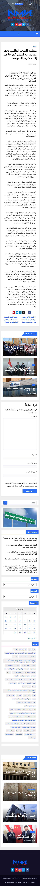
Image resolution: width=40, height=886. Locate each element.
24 (10, 628)
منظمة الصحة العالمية (30, 730)
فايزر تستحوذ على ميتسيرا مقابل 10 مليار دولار (21, 389)
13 (29, 625)
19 (34, 628)
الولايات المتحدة (31, 683)
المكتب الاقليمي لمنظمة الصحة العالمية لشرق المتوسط (20, 679)
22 (20, 628)
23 (15, 628)
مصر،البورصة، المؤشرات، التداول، (26, 702)
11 (6, 621)
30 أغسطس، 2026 (29, 777)
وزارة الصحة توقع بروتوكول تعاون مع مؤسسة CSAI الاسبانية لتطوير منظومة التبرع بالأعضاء (20, 370)
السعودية (33, 669)
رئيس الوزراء (12, 683)
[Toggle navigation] (18, 33)
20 (29, 628)
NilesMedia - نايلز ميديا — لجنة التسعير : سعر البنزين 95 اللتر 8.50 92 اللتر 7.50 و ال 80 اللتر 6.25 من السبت (20, 568)
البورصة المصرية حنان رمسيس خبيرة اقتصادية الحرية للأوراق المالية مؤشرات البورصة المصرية (21, 661)
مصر (34, 699)
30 (15, 632)
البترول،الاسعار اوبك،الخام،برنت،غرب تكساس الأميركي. (20, 653)
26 (34, 632)
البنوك (33, 768)
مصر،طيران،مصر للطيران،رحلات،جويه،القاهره (23, 713)
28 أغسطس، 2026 (29, 819)
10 (10, 621)
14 (25, 625)
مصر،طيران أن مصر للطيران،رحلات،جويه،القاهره (22, 716)
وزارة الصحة (19, 734)
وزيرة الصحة (32, 737)
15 (20, 625)
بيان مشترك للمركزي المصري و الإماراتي (20, 772)
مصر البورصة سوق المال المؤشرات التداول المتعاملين (21, 723)
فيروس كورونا (26, 686)
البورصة (15, 656)
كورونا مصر (27, 695)
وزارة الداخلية (10, 730)
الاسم (34, 454)
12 (34, 625)
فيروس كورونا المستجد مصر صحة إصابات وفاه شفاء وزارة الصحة (21, 691)
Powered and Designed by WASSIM (12, 878)
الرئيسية (33, 882)
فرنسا (34, 686)
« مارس (34, 638)
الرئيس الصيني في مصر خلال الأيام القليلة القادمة (22, 835)
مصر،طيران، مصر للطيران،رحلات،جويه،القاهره (23, 709)
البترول (15, 649)
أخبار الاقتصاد (32, 649)
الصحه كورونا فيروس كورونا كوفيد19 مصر (24, 672)
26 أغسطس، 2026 (29, 840)
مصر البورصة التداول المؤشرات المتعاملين (24, 720)
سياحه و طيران (31, 789)
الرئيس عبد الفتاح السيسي (12, 665)
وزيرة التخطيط (9, 734)
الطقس (33, 676)
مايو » (28, 638)
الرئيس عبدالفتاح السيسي (29, 665)
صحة (35, 46)
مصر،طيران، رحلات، (30, 706)
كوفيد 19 (19, 695)
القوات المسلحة (25, 676)
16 (15, 625)
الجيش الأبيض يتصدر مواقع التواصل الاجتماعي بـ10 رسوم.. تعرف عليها (28, 319)
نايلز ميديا (19, 730)
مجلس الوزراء (11, 695)
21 (25, 628)
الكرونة (17, 676)
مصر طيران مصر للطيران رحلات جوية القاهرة (23, 727)
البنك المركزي (23, 656)
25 (6, 628)
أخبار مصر (32, 831)
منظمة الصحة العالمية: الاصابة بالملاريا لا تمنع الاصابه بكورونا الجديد (11, 319)
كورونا (34, 695)
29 (20, 632)
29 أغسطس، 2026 (29, 798)
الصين (8, 672)
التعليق (34, 416)
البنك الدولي (32, 656)
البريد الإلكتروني (31, 463)
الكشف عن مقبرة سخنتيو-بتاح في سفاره (21, 793)
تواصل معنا (18, 882)
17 (10, 625)
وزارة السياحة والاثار (30, 734)
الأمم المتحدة (22, 649)
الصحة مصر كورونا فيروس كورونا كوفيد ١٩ (17, 669)
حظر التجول (21, 683)
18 (6, 625)
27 (29, 632)
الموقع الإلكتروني (31, 472)
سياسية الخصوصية (9, 882)
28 (25, 632)
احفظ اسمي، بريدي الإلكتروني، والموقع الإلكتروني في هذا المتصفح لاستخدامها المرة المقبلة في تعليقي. (20, 484)
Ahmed (34, 559)
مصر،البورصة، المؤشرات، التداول (21, 699)
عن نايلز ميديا (26, 882)
